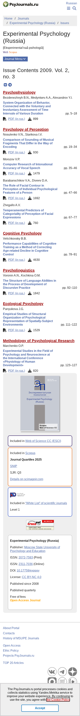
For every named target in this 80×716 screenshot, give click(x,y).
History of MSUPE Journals (21, 638)
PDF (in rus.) (16, 118)
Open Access (11, 645)
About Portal (11, 628)
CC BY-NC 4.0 (31, 577)
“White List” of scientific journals (46, 503)
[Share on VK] (5, 85)
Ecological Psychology (23, 304)
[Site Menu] (68, 8)
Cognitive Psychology (22, 233)
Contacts (9, 633)
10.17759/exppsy (28, 570)
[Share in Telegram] (10, 85)
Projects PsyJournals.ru (18, 655)
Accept (40, 708)
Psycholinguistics (19, 270)
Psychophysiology (19, 92)
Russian (71, 3)
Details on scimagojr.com (26, 479)
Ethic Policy (11, 650)
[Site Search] (74, 8)
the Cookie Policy (58, 699)
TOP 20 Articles (13, 662)
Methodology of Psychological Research (38, 341)
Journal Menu (13, 59)
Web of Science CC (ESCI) (43, 441)
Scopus (30, 453)
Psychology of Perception (26, 129)
